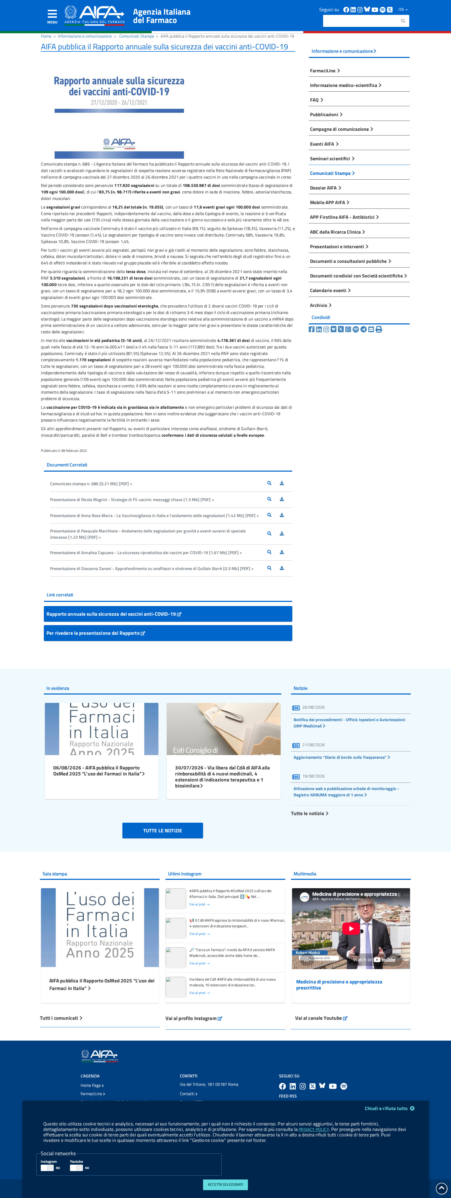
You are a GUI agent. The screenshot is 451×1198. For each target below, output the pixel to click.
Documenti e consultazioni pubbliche (349, 261)
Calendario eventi (328, 290)
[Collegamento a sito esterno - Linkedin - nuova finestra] (354, 9)
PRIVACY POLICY (314, 1129)
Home (46, 36)
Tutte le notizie (308, 813)
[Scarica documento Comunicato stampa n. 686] (286, 483)
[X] (341, 329)
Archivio (319, 305)
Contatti (187, 1093)
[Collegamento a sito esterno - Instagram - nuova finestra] (360, 9)
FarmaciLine (323, 70)
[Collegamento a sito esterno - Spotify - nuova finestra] (383, 9)
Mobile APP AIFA (328, 202)
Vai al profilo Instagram (193, 1018)
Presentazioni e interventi (337, 246)
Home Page (91, 1085)
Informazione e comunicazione (85, 36)
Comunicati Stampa (136, 36)
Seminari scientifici (330, 158)
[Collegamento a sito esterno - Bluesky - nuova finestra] (367, 9)
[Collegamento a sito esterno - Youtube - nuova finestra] (375, 9)
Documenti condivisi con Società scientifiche (357, 275)
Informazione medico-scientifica (344, 85)
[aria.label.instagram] (303, 1086)
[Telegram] (363, 329)
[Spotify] (356, 329)
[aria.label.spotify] (343, 1086)
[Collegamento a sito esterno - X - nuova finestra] (390, 9)
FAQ (315, 99)
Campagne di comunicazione (340, 129)
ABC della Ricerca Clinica (336, 231)
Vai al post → (199, 904)
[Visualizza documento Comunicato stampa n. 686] (273, 483)
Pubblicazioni (324, 114)
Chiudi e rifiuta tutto (387, 1108)
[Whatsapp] (348, 329)
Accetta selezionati (225, 1184)
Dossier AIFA (324, 187)
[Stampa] (379, 329)
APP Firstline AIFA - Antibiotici (343, 217)
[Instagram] (326, 329)
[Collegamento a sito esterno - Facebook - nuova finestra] (347, 9)
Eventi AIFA (322, 143)
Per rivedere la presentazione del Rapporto (93, 633)
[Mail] (371, 329)
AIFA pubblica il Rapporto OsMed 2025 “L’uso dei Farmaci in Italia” (102, 984)
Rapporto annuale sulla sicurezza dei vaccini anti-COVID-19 (111, 614)
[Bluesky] (334, 329)
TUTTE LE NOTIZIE (162, 830)
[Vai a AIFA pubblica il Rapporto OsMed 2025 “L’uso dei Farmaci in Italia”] (100, 927)
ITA (402, 9)
